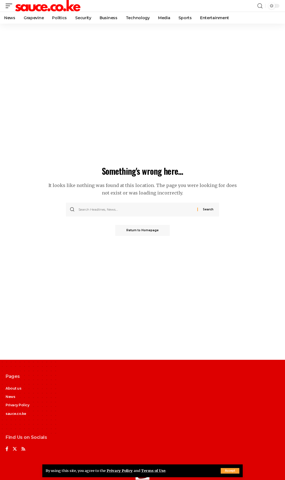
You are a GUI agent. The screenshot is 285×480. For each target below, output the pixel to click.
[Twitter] (15, 449)
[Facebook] (7, 449)
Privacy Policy (120, 470)
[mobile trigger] (10, 6)
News (10, 397)
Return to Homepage (142, 230)
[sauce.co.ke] (48, 6)
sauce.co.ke (16, 414)
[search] (260, 6)
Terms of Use (153, 470)
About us (13, 388)
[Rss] (23, 449)
